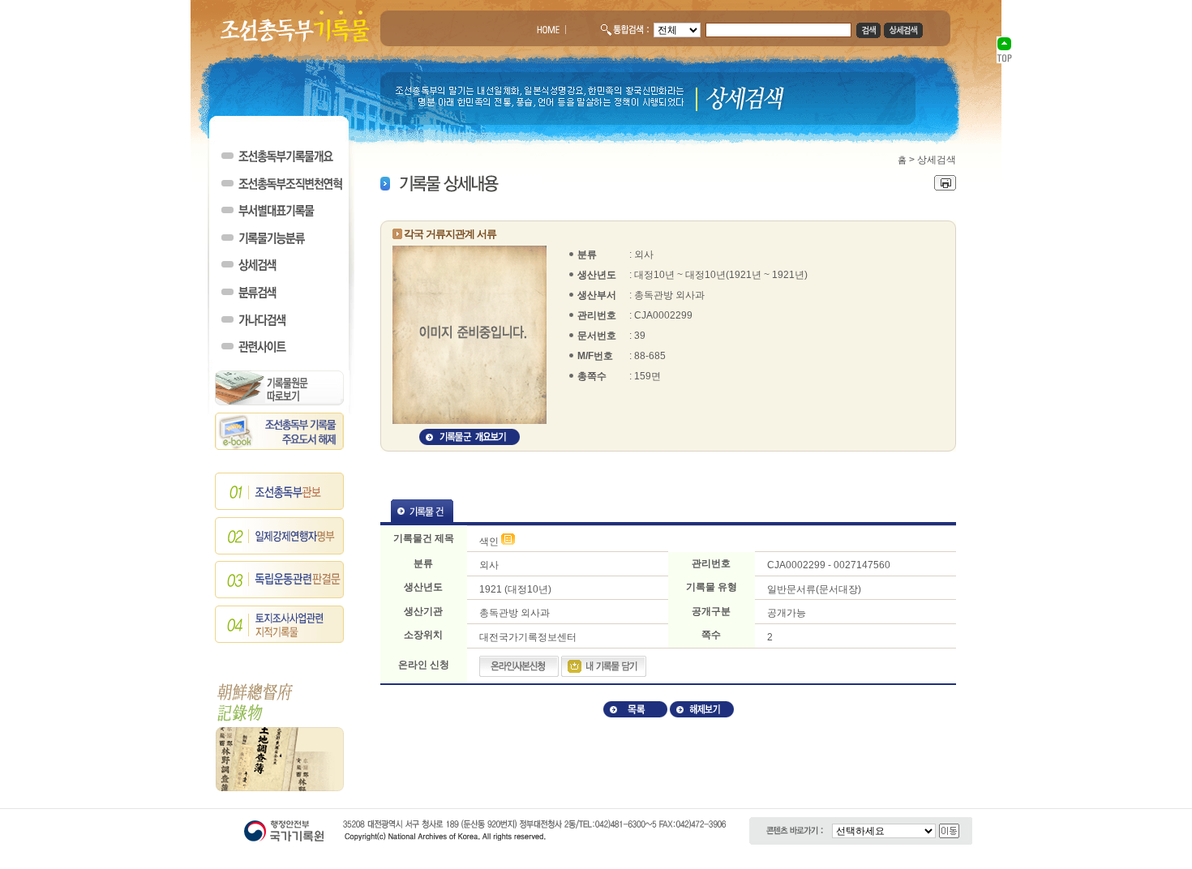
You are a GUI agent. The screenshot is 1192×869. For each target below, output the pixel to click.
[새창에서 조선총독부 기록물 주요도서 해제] (279, 446)
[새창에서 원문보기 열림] (508, 541)
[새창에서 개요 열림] (469, 441)
